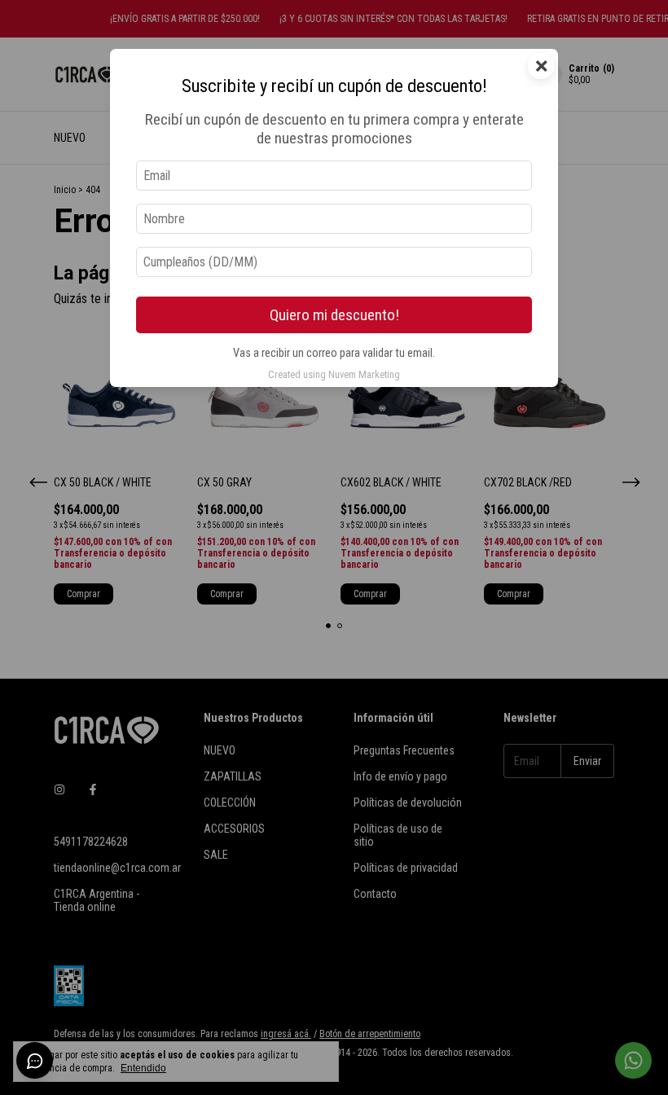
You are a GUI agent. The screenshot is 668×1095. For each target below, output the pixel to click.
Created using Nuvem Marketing (334, 374)
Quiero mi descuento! (334, 315)
